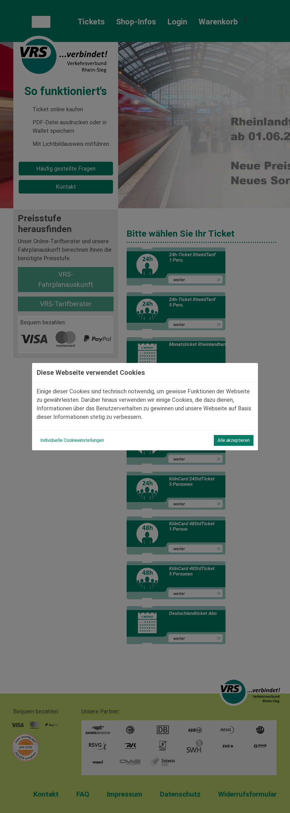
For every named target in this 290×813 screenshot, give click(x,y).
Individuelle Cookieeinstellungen (72, 440)
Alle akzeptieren (234, 440)
